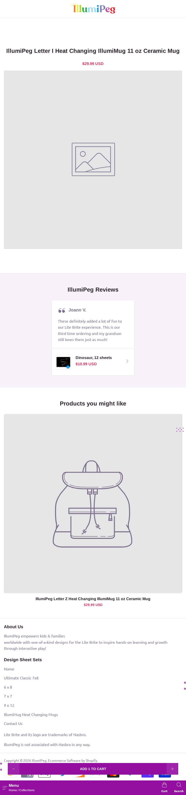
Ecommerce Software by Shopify (72, 760)
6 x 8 (8, 686)
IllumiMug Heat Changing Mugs (31, 714)
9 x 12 (9, 705)
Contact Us (13, 723)
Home (9, 668)
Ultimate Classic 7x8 (21, 677)
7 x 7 (8, 695)
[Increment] (172, 769)
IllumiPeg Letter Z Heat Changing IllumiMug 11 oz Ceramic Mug (93, 599)
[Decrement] (13, 769)
